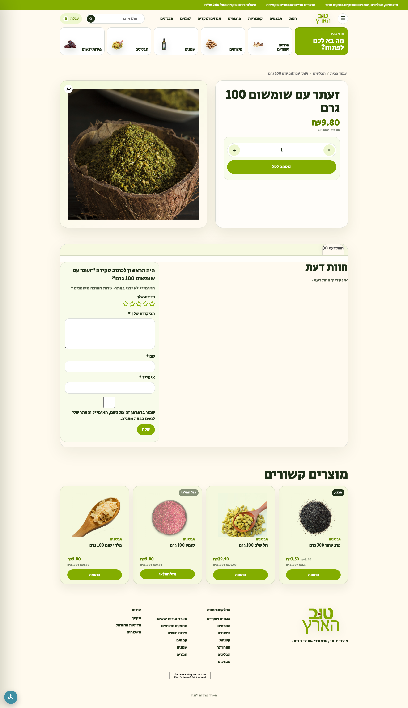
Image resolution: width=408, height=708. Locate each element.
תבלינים (166, 18)
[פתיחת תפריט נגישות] (10, 697)
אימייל (147, 378)
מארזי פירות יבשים (172, 619)
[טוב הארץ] (323, 18)
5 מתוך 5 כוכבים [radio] (125, 304)
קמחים (181, 640)
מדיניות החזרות (128, 625)
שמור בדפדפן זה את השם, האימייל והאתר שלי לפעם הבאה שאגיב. (113, 416)
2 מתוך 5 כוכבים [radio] (145, 304)
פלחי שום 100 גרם (105, 545)
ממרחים (223, 626)
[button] (68, 89)
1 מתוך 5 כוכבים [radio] (152, 304)
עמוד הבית (338, 73)
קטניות (224, 640)
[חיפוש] (91, 19)
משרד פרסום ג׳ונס (204, 695)
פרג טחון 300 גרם (325, 545)
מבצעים (276, 18)
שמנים (185, 18)
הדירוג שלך (146, 297)
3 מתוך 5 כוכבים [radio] (139, 304)
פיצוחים (234, 18)
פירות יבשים (177, 633)
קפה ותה (223, 647)
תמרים (182, 654)
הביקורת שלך (141, 314)
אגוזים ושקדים (209, 18)
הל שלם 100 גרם (253, 545)
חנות (293, 18)
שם (150, 357)
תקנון (136, 618)
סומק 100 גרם (182, 545)
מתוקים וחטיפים (174, 626)
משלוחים (134, 632)
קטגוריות (255, 18)
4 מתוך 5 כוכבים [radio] (132, 304)
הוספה (313, 575)
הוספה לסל (282, 167)
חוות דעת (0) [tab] (333, 248)
